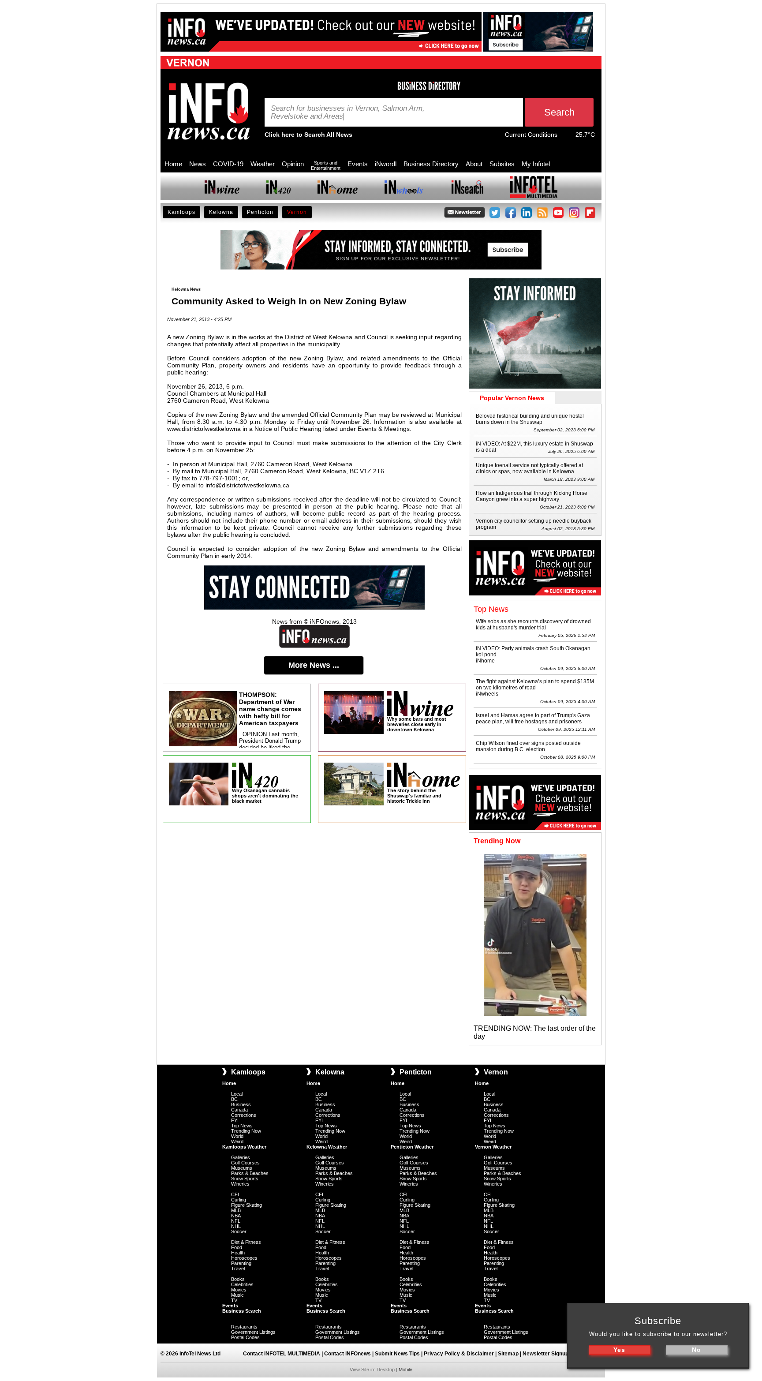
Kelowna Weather (326, 1146)
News (197, 164)
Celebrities (242, 1284)
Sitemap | (510, 1354)
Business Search (241, 1311)
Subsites (502, 164)
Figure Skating (246, 1205)
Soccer (239, 1231)
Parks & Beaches (250, 1173)
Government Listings (253, 1332)
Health (238, 1252)
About (474, 164)
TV (234, 1300)
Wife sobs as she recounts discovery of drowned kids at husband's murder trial (533, 624)
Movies (239, 1289)
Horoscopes (244, 1258)
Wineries (240, 1183)
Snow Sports (244, 1178)
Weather (262, 164)
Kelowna (221, 212)
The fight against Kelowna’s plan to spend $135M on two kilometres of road (535, 684)
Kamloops (181, 212)
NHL (236, 1226)
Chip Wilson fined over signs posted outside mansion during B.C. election (528, 746)
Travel (238, 1268)
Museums (241, 1168)
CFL (235, 1194)
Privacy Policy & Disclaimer (459, 1354)
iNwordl (385, 164)
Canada (239, 1109)
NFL (235, 1221)
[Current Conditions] (566, 136)
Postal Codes (245, 1337)
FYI (235, 1120)
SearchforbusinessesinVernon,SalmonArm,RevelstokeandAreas (348, 112)
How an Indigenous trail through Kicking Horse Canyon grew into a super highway (531, 496)
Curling (238, 1199)
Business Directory (431, 164)
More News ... (313, 665)
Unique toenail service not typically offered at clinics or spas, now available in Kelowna (529, 468)
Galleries (240, 1157)
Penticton (260, 212)
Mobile (405, 1369)
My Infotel (536, 164)
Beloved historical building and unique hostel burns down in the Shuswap (530, 419)
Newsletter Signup (545, 1354)
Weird (237, 1141)
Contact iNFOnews (347, 1354)
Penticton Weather (412, 1146)
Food (236, 1247)
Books (238, 1279)
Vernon (297, 212)
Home (173, 164)
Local (237, 1094)
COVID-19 (228, 164)
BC (234, 1099)
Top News (242, 1125)
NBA (236, 1215)
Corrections (243, 1115)
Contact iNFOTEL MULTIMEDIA (281, 1354)
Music (237, 1295)
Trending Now (246, 1131)
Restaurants (244, 1326)
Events (357, 164)
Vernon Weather (493, 1146)
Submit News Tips (397, 1354)
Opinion (293, 164)
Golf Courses (245, 1162)
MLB (236, 1210)
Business (241, 1104)
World (237, 1136)
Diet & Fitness (246, 1242)
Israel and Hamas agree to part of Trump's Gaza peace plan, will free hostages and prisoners (533, 718)
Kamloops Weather (244, 1146)
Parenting (241, 1263)
